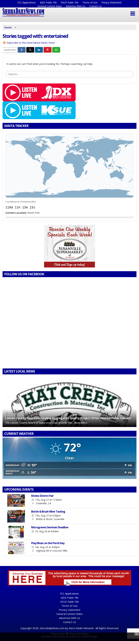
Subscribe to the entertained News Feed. (31, 42)
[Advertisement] (69, 246)
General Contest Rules (49, 6)
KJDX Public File (48, 2)
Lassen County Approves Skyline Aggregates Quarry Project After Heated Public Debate (68, 418)
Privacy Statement (112, 2)
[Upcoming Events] (16, 500)
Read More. (81, 422)
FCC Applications (26, 2)
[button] (132, 13)
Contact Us (95, 6)
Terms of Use (89, 2)
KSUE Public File (69, 2)
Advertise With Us (75, 6)
